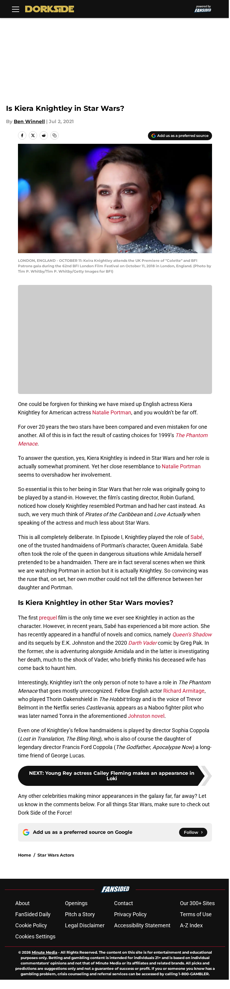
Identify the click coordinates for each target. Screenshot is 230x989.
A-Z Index (191, 925)
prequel (48, 617)
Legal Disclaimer (85, 925)
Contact (123, 903)
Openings (76, 903)
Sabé (196, 537)
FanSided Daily (33, 914)
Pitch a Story (80, 914)
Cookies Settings (35, 936)
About (22, 903)
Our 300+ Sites (197, 903)
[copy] (54, 135)
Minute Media (44, 952)
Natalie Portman (111, 412)
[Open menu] (15, 9)
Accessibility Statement (142, 925)
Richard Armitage (184, 691)
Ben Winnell (29, 121)
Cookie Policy (31, 925)
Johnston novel (146, 716)
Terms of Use (196, 914)
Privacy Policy (130, 914)
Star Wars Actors (55, 855)
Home (24, 855)
